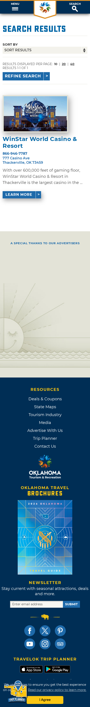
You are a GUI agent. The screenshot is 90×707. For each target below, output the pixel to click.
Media (45, 422)
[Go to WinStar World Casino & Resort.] (35, 113)
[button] (15, 7)
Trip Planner (45, 438)
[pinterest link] (60, 630)
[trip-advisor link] (60, 643)
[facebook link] (29, 630)
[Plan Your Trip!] (15, 691)
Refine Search (23, 76)
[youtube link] (29, 643)
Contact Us (45, 446)
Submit (71, 604)
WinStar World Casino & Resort (40, 142)
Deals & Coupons (45, 399)
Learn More (18, 194)
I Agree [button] (45, 700)
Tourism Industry (45, 414)
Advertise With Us (45, 430)
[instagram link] (45, 643)
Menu (15, 3)
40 (72, 64)
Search (75, 3)
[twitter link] (45, 630)
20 (64, 64)
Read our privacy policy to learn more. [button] (57, 690)
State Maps (45, 406)
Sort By (10, 44)
